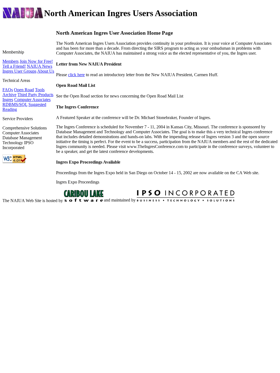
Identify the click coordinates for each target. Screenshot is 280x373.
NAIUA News (39, 66)
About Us (45, 71)
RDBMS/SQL (14, 104)
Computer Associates (32, 99)
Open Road (24, 89)
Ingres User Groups (19, 71)
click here (76, 74)
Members (10, 61)
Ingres (7, 99)
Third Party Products (35, 94)
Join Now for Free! (36, 61)
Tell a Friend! (14, 66)
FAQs (7, 89)
